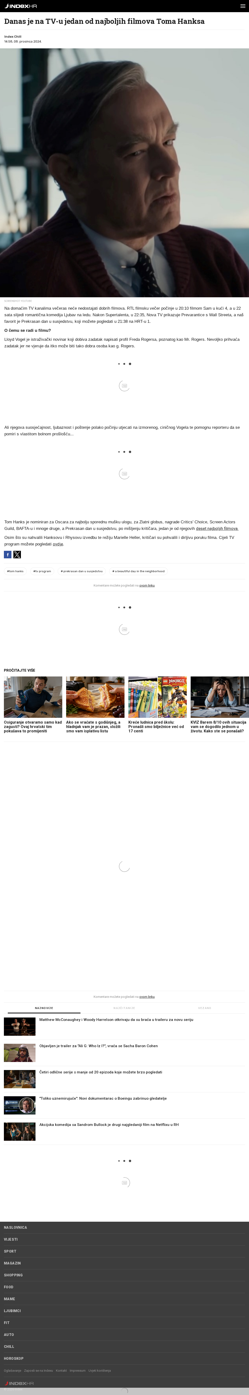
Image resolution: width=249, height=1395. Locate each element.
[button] (243, 6)
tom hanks (15, 571)
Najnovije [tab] (44, 1008)
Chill (9, 1347)
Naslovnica (15, 1227)
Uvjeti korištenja (100, 1370)
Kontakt (61, 1370)
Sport (10, 1251)
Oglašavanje (12, 1370)
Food (9, 1287)
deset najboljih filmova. (217, 528)
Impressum (78, 1370)
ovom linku (147, 585)
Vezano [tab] (204, 1008)
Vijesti (11, 1239)
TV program (42, 571)
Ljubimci (12, 1311)
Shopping (13, 1275)
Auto (9, 1335)
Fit (6, 1323)
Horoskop (14, 1358)
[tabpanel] (124, 1081)
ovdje (58, 544)
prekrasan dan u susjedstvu (82, 571)
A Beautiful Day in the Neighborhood (138, 571)
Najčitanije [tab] (124, 1008)
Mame (9, 1299)
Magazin (12, 1263)
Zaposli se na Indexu (38, 1370)
